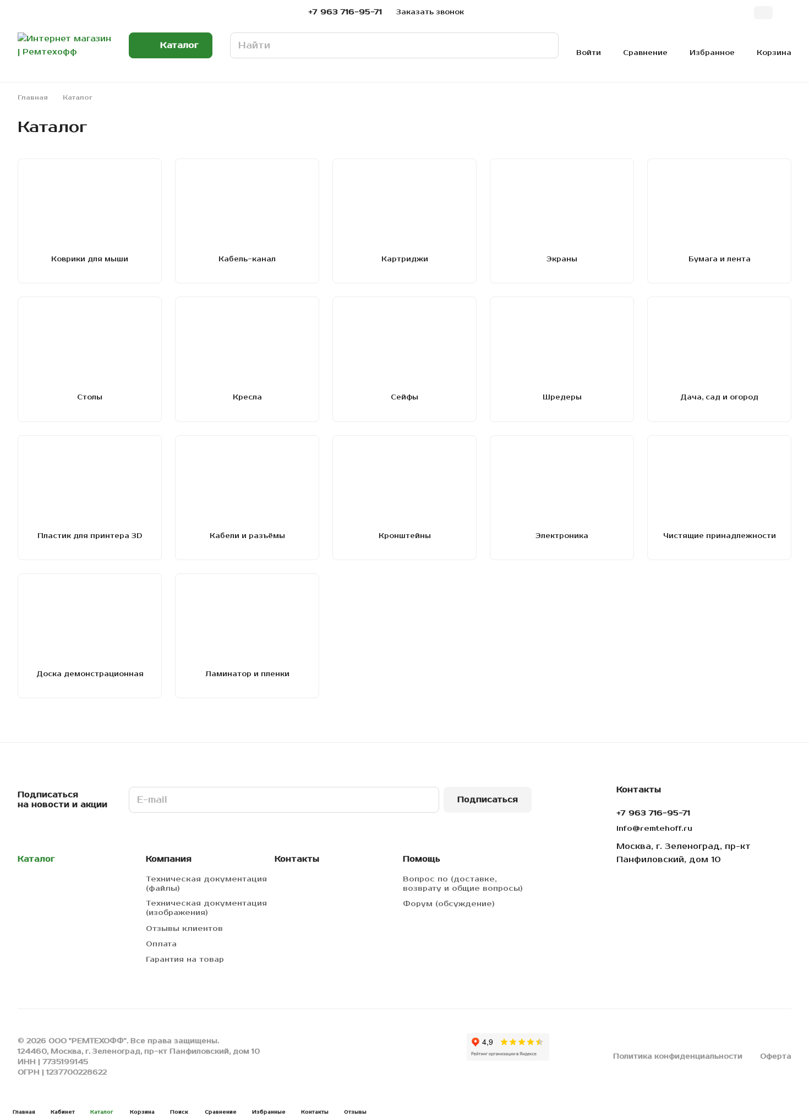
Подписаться (487, 799)
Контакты (297, 859)
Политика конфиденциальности (677, 1056)
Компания (169, 859)
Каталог (36, 859)
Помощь (421, 859)
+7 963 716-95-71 (345, 12)
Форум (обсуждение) (449, 904)
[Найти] (545, 45)
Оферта (775, 1056)
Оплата (161, 944)
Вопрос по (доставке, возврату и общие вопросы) (463, 884)
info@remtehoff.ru (654, 828)
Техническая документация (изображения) (206, 908)
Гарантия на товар (185, 959)
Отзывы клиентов (184, 928)
